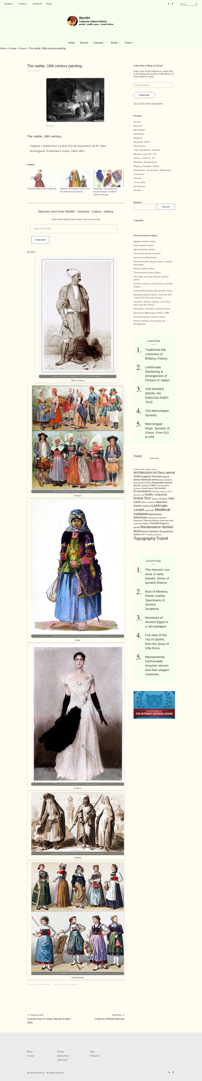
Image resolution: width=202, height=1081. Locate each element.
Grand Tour (142, 498)
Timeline (22, 4)
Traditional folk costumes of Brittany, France (156, 354)
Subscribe (40, 240)
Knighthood (146, 506)
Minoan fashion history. (144, 249)
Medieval (138, 138)
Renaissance (140, 146)
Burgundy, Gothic (142, 142)
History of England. (159, 499)
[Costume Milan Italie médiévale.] (42, 178)
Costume (98, 42)
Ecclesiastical (142, 491)
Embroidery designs (158, 491)
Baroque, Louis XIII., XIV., (145, 154)
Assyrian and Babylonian (145, 257)
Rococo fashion (149, 531)
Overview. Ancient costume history (149, 317)
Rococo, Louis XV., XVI (144, 158)
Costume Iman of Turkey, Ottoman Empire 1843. (49, 1019)
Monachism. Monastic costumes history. (152, 309)
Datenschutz (63, 1056)
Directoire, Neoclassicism (145, 162)
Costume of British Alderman (110, 1017)
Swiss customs (154, 534)
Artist (137, 476)
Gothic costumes (156, 494)
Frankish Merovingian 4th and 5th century (153, 290)
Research (37, 4)
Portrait (154, 523)
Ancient (137, 122)
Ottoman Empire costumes (156, 520)
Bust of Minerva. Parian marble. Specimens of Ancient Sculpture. (156, 600)
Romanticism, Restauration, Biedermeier (152, 170)
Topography (145, 538)
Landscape (159, 505)
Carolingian (139, 134)
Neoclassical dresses (157, 518)
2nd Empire (139, 174)
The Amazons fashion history (147, 272)
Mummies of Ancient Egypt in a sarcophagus (156, 622)
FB (172, 3)
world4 (37, 71)
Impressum (62, 1060)
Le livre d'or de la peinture (69, 984)
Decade (8, 4)
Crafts (152, 485)
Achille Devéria (139, 469)
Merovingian (139, 130)
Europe (13, 48)
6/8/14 (29, 71)
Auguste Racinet (151, 476)
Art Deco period (163, 472)
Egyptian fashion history (145, 241)
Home (71, 42)
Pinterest (168, 3)
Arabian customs (151, 469)
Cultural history (162, 485)
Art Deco (138, 190)
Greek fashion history (143, 245)
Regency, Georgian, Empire (146, 166)
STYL (144, 534)
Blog (92, 1051)
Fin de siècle (139, 182)
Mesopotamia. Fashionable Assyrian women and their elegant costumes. (157, 665)
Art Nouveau (139, 186)
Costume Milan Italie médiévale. (42, 188)
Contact (30, 1056)
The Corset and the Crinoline (147, 253)
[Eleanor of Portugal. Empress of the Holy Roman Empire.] (75, 178)
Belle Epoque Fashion (142, 483)
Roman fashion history (144, 268)
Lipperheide (149, 510)
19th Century (39, 984)
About (49, 4)
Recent (84, 42)
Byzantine (138, 126)
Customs (137, 488)
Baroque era (148, 479)
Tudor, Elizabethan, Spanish (147, 150)
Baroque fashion (164, 480)
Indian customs (148, 502)
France (22, 48)
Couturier (144, 486)
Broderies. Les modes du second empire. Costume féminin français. (105, 191)
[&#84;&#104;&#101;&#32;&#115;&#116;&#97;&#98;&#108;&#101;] (75, 121)
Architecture (143, 472)
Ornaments (138, 520)
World (114, 42)
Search (138, 202)
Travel (128, 42)
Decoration (160, 488)
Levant (139, 510)
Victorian (138, 178)
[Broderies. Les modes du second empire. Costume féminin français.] (108, 178)
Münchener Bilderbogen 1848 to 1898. (152, 313)
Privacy (60, 1051)
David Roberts (148, 488)
